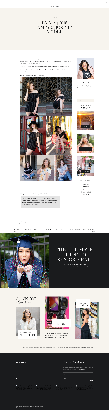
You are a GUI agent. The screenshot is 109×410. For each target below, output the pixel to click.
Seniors (54, 17)
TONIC (17, 407)
